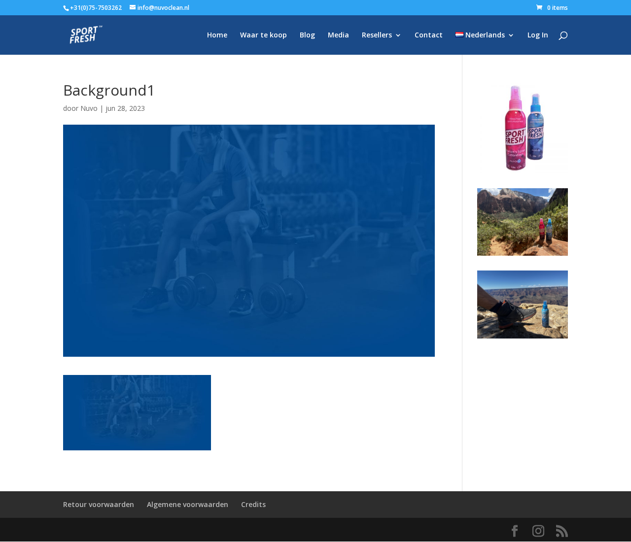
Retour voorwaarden (98, 504)
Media (338, 35)
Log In (537, 35)
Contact (429, 35)
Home (217, 35)
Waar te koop (263, 35)
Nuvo (89, 108)
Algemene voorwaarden (187, 504)
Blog (307, 35)
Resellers (377, 35)
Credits (253, 504)
